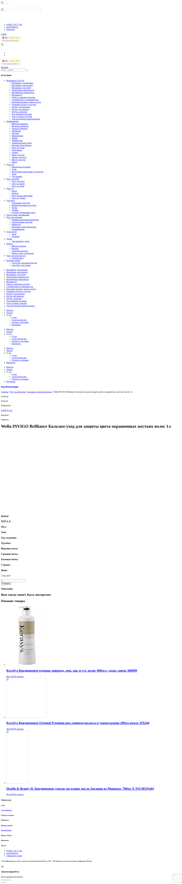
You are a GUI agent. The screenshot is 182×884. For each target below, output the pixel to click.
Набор (14, 138)
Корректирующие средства (24, 205)
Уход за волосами (14, 217)
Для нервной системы (22, 114)
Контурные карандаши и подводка (27, 172)
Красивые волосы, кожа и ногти (26, 102)
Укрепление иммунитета (23, 90)
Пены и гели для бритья (23, 253)
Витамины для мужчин (22, 85)
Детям (9, 239)
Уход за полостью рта (16, 256)
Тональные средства (21, 203)
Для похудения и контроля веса (26, 119)
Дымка (15, 152)
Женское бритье (19, 246)
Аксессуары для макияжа (17, 215)
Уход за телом (18, 186)
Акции (9, 313)
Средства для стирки (21, 265)
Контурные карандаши (22, 196)
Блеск (14, 191)
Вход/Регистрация (9, 387)
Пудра (14, 208)
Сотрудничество (6, 810)
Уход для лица (18, 181)
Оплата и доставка (20, 322)
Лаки (14, 234)
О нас (14, 317)
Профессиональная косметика (25, 220)
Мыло (14, 162)
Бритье (9, 244)
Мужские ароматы (20, 126)
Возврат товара (6, 835)
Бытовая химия (13, 260)
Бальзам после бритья (21, 145)
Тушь (14, 169)
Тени (14, 174)
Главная (4, 392)
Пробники (16, 131)
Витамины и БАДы (15, 80)
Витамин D (17, 95)
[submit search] (27, 70)
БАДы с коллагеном (21, 107)
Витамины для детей (21, 88)
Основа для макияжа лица (23, 212)
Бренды (9, 310)
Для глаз (10, 164)
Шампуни (16, 224)
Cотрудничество (19, 320)
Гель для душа (18, 148)
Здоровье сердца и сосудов (24, 104)
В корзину (6, 584)
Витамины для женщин (22, 83)
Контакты (16, 325)
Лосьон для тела (19, 157)
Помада (15, 193)
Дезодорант (17, 150)
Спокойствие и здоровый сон (25, 100)
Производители (6, 830)
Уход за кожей (12, 179)
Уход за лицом (18, 184)
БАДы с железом (19, 112)
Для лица (10, 200)
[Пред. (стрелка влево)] (2, 882)
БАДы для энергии (20, 109)
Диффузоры (17, 140)
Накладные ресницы (21, 167)
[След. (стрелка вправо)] (5, 882)
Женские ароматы (20, 124)
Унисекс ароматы (20, 128)
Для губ (9, 188)
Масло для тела (19, 160)
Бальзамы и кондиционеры (24, 227)
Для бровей (17, 176)
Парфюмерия (12, 121)
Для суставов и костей (22, 116)
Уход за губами (18, 198)
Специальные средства (22, 222)
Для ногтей (11, 232)
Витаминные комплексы (23, 92)
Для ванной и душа (20, 241)
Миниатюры (17, 136)
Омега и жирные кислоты (23, 97)
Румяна (15, 210)
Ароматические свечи (22, 143)
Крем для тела (18, 155)
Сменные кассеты (20, 251)
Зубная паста (17, 258)
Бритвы (15, 248)
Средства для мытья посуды (24, 263)
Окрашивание (18, 229)
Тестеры (15, 133)
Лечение (15, 236)
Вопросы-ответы (6, 825)
